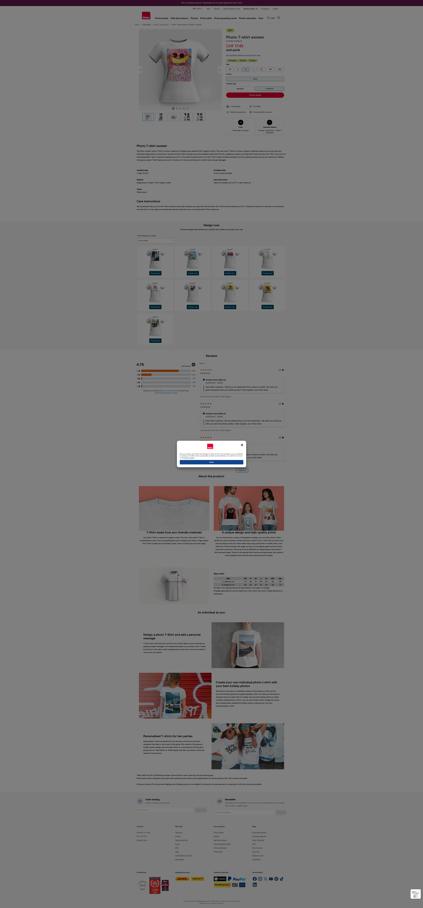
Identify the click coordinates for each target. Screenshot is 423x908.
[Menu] (419, 890)
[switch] (416, 896)
